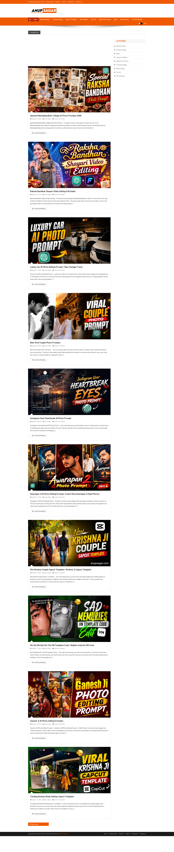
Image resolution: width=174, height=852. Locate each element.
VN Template (84, 19)
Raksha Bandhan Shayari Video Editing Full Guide (52, 191)
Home (35, 19)
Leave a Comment (59, 119)
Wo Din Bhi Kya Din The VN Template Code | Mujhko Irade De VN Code (62, 645)
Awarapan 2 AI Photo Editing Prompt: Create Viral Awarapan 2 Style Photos (64, 494)
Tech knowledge (137, 19)
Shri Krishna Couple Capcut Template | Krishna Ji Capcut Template (60, 569)
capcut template (71, 19)
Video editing (124, 19)
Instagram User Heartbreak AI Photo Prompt (50, 418)
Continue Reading (39, 133)
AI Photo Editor (45, 19)
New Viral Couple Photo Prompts (45, 342)
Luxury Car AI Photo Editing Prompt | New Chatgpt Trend (56, 267)
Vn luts (93, 19)
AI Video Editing (58, 19)
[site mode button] (141, 24)
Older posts (34, 824)
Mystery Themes (62, 834)
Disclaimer (71, 2)
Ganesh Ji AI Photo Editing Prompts (46, 721)
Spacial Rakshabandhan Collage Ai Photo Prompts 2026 (55, 115)
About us (57, 2)
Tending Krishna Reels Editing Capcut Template (52, 796)
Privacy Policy (49, 2)
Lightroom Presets (105, 19)
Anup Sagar (47, 119)
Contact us (79, 2)
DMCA (64, 2)
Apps (115, 19)
